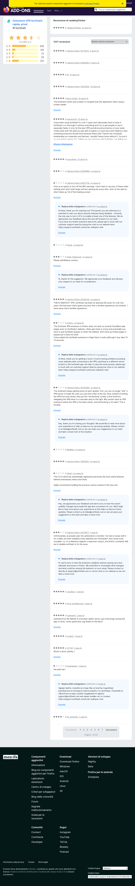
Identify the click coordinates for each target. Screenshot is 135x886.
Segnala (57, 110)
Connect (36, 832)
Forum (34, 801)
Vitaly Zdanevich (74, 257)
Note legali (43, 862)
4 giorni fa (94, 51)
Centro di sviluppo (41, 787)
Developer (37, 842)
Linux (63, 786)
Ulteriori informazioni (63, 144)
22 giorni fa (83, 119)
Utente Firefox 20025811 (78, 532)
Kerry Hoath (72, 98)
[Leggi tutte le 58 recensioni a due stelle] (25, 57)
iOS (62, 776)
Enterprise (93, 777)
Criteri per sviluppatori (43, 791)
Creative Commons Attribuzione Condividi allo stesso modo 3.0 (37, 872)
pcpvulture (71, 159)
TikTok (63, 842)
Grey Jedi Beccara (75, 603)
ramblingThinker (74, 28)
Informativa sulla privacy (13, 862)
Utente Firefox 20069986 (78, 171)
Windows (65, 766)
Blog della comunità (42, 796)
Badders (70, 449)
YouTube (64, 837)
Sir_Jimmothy (72, 717)
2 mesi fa (94, 532)
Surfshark (20, 27)
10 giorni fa (74, 75)
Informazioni (38, 765)
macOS (64, 771)
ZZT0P (70, 648)
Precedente (71, 729)
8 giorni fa (94, 63)
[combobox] (113, 9)
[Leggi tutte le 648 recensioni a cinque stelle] (25, 46)
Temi (49, 10)
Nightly (92, 761)
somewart (71, 615)
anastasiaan (72, 666)
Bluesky (64, 846)
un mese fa (95, 171)
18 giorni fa (95, 86)
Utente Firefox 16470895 (78, 388)
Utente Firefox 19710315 (78, 51)
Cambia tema (93, 873)
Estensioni (39, 10)
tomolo (70, 323)
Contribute (37, 837)
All (61, 790)
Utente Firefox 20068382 (78, 63)
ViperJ (69, 473)
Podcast (64, 851)
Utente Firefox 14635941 (78, 461)
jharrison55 (72, 119)
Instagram (65, 832)
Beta (90, 766)
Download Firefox (69, 761)
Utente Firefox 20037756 (78, 183)
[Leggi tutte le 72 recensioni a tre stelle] (25, 53)
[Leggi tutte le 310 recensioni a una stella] (25, 61)
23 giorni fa (82, 159)
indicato (31, 869)
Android (64, 781)
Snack (69, 245)
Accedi (129, 3)
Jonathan (71, 592)
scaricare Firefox (91, 3)
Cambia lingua (94, 868)
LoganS (70, 636)
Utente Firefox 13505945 (78, 86)
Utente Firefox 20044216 (78, 299)
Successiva (111, 729)
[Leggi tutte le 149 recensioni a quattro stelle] (25, 50)
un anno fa (86, 28)
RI (68, 75)
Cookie (31, 862)
